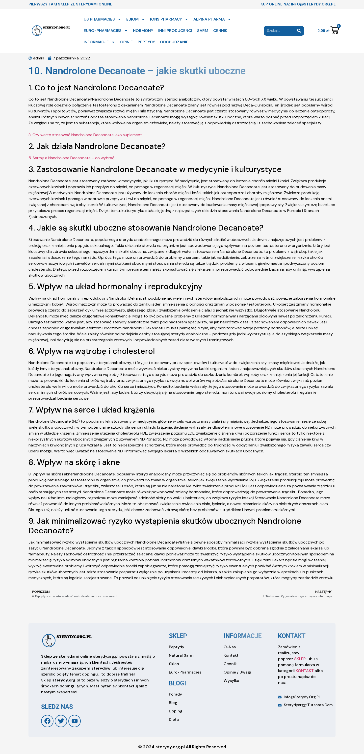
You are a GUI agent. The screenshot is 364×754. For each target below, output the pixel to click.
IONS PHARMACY (166, 19)
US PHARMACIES (99, 19)
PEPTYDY (146, 42)
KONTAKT (305, 670)
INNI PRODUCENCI (175, 30)
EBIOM (132, 19)
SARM (202, 30)
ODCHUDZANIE (174, 42)
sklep (178, 636)
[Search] (299, 31)
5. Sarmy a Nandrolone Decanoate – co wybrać (71, 157)
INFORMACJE (96, 42)
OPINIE (126, 42)
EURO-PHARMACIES (103, 30)
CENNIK (220, 30)
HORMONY (143, 30)
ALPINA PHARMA (209, 19)
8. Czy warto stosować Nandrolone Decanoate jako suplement (85, 134)
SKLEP (300, 658)
